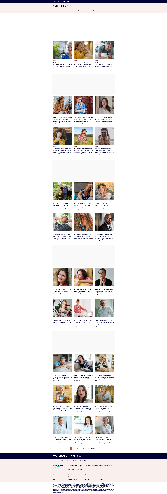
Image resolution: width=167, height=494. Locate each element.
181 (83, 448)
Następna (93, 448)
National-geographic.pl (72, 479)
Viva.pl (101, 474)
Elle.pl (54, 474)
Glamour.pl (55, 477)
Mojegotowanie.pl (71, 477)
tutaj (63, 492)
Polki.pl (85, 477)
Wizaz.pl (101, 477)
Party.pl (85, 474)
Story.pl (101, 479)
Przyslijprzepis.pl (87, 479)
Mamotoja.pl (70, 474)
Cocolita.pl (55, 479)
